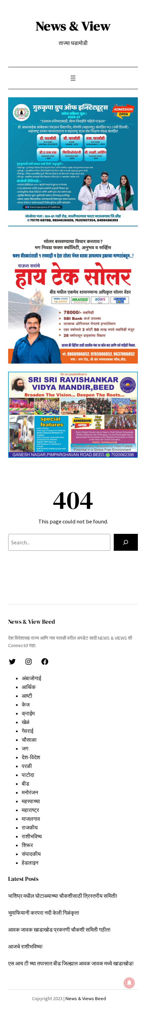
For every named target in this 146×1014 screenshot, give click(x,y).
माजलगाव (31, 818)
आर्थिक (29, 687)
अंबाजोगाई (31, 678)
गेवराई (27, 730)
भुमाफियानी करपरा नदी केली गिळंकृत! (43, 912)
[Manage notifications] (129, 983)
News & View (73, 26)
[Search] (126, 542)
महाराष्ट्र (30, 810)
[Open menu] (73, 78)
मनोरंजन (30, 792)
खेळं (26, 722)
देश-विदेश (31, 757)
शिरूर (27, 845)
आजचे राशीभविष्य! (25, 946)
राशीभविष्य (32, 836)
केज (26, 704)
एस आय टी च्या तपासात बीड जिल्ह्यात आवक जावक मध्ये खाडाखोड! (70, 963)
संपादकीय (31, 853)
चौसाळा (29, 739)
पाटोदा (28, 774)
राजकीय (30, 827)
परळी (27, 766)
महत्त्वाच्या (31, 801)
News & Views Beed (85, 998)
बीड (25, 783)
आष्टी (27, 695)
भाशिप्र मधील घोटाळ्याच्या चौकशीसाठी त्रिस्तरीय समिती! (62, 895)
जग (25, 748)
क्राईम (28, 713)
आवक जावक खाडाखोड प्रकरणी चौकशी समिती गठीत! (59, 929)
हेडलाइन (30, 862)
